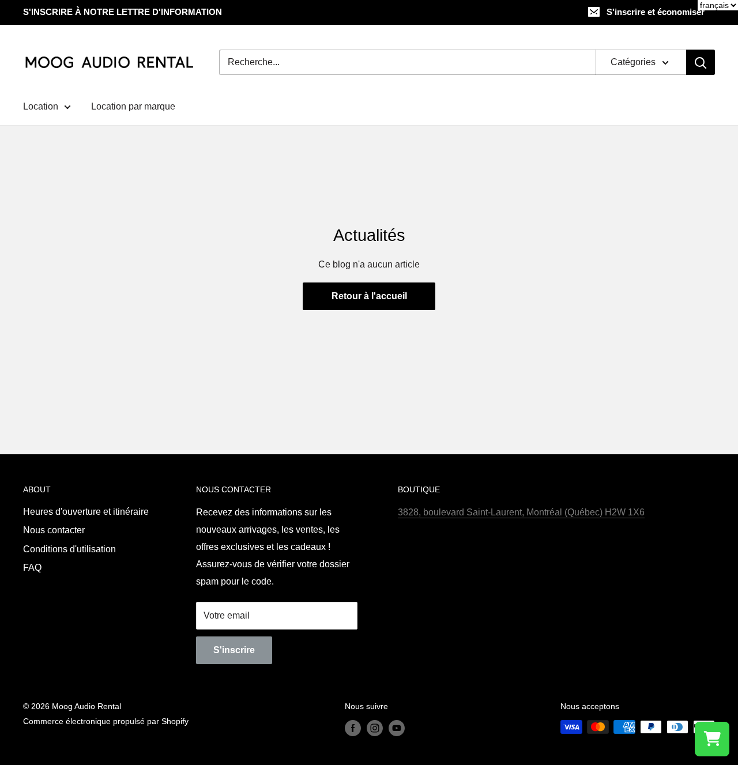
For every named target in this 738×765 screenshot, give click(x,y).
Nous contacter (54, 530)
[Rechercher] (700, 62)
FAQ (32, 567)
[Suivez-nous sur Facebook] (353, 728)
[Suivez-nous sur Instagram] (375, 728)
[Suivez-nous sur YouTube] (397, 728)
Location (40, 106)
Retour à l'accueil (369, 296)
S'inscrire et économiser (656, 12)
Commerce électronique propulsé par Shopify (106, 721)
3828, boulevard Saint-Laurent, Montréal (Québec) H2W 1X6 (521, 512)
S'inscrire (234, 650)
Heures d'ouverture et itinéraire (86, 512)
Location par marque (133, 106)
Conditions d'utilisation (69, 549)
